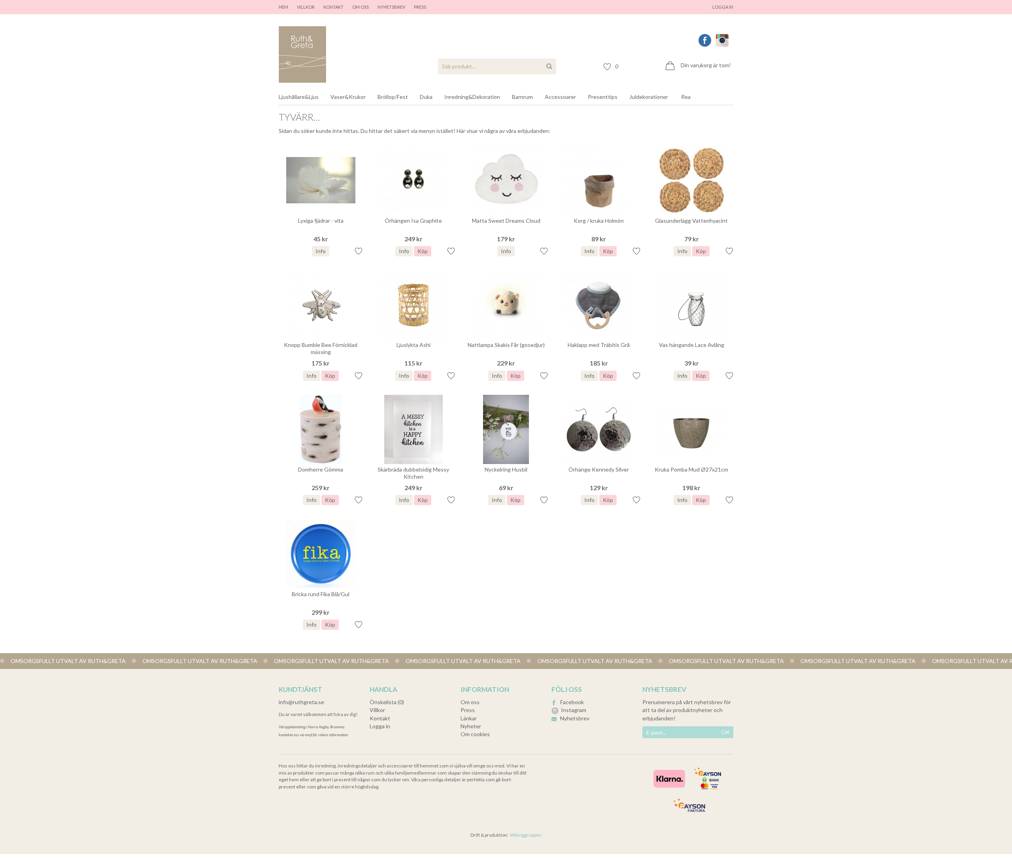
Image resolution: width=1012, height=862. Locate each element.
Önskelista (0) (387, 702)
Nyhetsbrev (391, 6)
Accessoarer (560, 96)
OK (725, 732)
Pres (419, 6)
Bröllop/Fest (393, 96)
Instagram (573, 710)
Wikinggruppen (526, 834)
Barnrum (522, 96)
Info (320, 251)
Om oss (360, 6)
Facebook (572, 702)
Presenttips (602, 96)
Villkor (306, 6)
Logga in (722, 6)
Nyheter (471, 726)
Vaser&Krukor (348, 96)
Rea (686, 96)
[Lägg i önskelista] (359, 250)
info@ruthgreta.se (301, 702)
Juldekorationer (648, 96)
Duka (426, 96)
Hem (283, 6)
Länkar (469, 718)
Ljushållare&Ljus (299, 96)
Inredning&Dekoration (472, 96)
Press (468, 710)
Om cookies (475, 734)
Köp (422, 251)
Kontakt (333, 6)
